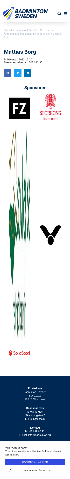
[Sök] (59, 14)
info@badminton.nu (39, 435)
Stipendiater (43, 33)
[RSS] (57, 2)
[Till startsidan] (25, 20)
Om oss (44, 30)
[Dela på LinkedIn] (27, 73)
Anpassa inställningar (37, 470)
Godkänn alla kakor (35, 462)
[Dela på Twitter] (17, 73)
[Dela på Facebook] (7, 73)
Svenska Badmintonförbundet (21, 30)
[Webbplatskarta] (63, 2)
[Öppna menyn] (65, 14)
